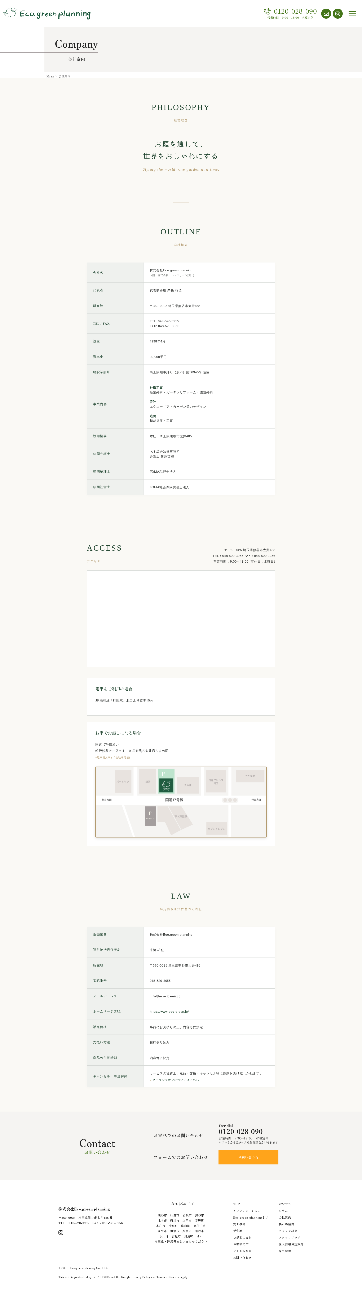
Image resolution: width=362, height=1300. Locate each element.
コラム (283, 1211)
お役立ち (285, 1204)
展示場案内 (286, 1224)
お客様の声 (241, 1244)
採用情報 (285, 1251)
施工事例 (239, 1224)
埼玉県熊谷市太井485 (94, 1217)
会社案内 (285, 1217)
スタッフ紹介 (288, 1231)
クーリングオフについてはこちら (174, 1080)
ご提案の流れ (242, 1237)
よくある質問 (242, 1251)
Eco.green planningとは (250, 1217)
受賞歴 (237, 1231)
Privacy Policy (141, 1277)
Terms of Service (168, 1277)
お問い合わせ (248, 1157)
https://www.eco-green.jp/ (169, 1011)
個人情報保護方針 (291, 1244)
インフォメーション (247, 1211)
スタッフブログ (290, 1237)
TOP (236, 1204)
